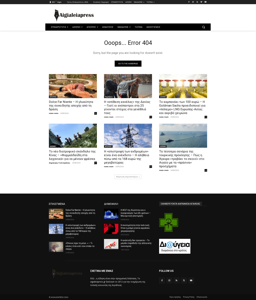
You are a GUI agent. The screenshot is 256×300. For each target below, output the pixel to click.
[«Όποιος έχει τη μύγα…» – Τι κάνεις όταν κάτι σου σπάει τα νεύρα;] (56, 247)
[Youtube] (205, 2)
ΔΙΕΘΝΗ (163, 97)
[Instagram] (193, 2)
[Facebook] (189, 2)
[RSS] (176, 280)
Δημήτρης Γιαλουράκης (59, 163)
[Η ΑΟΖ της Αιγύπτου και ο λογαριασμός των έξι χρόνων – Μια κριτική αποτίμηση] (111, 214)
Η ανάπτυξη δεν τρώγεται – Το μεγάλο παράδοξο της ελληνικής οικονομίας (136, 243)
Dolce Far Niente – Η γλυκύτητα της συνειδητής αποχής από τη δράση (71, 105)
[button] (203, 27)
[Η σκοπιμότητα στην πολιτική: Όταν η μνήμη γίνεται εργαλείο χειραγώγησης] (111, 229)
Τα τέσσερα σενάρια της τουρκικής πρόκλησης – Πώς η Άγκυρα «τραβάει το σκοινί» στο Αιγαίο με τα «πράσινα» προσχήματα (181, 159)
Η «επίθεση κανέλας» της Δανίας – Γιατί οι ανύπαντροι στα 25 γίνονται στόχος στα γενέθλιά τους (127, 107)
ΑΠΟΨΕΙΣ (53, 97)
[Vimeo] (201, 2)
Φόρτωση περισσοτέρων (127, 176)
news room (53, 113)
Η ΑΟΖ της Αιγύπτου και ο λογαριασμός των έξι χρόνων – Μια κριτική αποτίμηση (136, 213)
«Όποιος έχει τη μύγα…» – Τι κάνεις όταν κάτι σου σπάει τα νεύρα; (80, 246)
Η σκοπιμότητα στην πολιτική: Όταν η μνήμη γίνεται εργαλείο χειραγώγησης (135, 228)
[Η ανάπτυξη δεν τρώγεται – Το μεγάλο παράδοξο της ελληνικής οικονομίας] (111, 244)
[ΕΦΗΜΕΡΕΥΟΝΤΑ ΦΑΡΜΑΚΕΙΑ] (168, 222)
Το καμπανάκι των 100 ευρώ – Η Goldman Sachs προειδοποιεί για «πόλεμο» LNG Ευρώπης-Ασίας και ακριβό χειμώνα (182, 107)
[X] (197, 2)
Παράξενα (108, 97)
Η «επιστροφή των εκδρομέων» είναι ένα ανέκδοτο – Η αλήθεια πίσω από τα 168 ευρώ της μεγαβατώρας (126, 157)
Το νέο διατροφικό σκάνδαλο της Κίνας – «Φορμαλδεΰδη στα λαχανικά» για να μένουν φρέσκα (72, 155)
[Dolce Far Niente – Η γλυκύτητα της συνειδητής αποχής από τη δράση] (73, 86)
